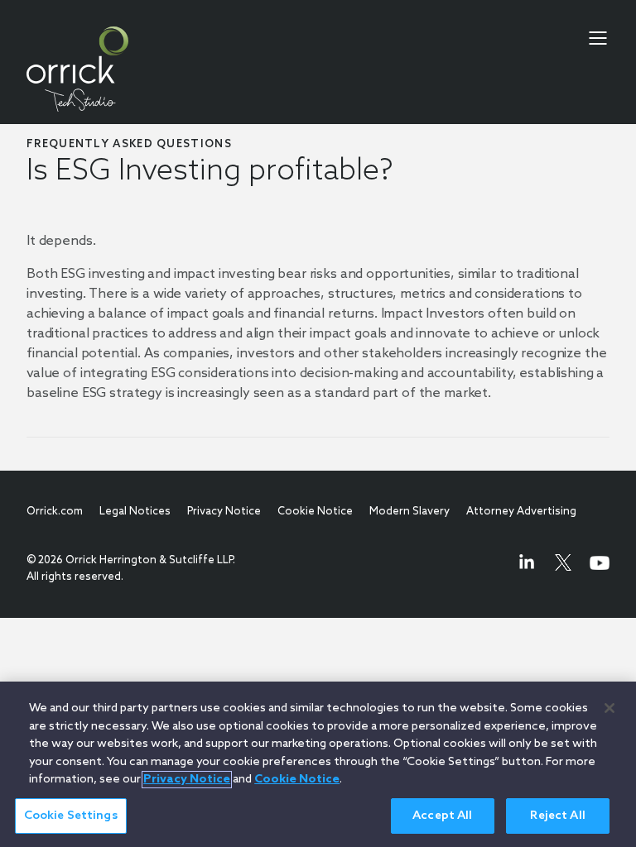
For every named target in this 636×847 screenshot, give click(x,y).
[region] (318, 764)
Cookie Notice (315, 511)
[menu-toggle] (598, 38)
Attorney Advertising (521, 511)
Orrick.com (54, 511)
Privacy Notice (224, 511)
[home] (77, 69)
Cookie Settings (71, 816)
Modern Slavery (409, 511)
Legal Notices (135, 511)
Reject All (557, 816)
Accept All (442, 816)
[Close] (609, 708)
